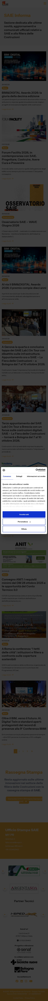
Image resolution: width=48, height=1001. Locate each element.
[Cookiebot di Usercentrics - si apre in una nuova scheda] (35, 470)
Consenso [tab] (7, 476)
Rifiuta (24, 529)
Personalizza (23, 522)
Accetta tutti (24, 514)
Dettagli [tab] (19, 476)
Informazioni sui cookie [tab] (36, 476)
